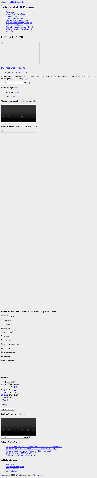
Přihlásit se (10, 465)
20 (2, 395)
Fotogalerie (10, 12)
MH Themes (37, 475)
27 (2, 398)
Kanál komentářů (12, 469)
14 (5, 392)
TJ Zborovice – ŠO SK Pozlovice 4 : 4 (20, 455)
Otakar (12, 96)
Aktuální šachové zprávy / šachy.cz (19, 23)
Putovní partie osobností (13, 68)
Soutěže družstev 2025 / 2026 (17, 21)
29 (7, 398)
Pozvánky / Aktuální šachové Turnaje (20, 27)
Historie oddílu (11, 16)
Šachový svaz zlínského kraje (17, 25)
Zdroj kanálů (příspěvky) (15, 467)
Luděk (16, 92)
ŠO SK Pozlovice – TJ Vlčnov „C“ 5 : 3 (21, 453)
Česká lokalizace (12, 471)
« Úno (3, 400)
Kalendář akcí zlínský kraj (15, 14)
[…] (26, 79)
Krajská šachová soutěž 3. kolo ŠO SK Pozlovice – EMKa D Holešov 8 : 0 (34, 447)
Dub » (9, 400)
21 (5, 395)
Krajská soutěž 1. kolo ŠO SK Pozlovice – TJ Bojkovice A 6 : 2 (29, 451)
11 (15, 390)
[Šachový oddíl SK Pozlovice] (12, 2)
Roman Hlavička (18, 72)
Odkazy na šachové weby (15, 18)
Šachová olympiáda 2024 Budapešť (19, 29)
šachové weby (11, 31)
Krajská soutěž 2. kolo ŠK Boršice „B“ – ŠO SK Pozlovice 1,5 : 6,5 (31, 449)
